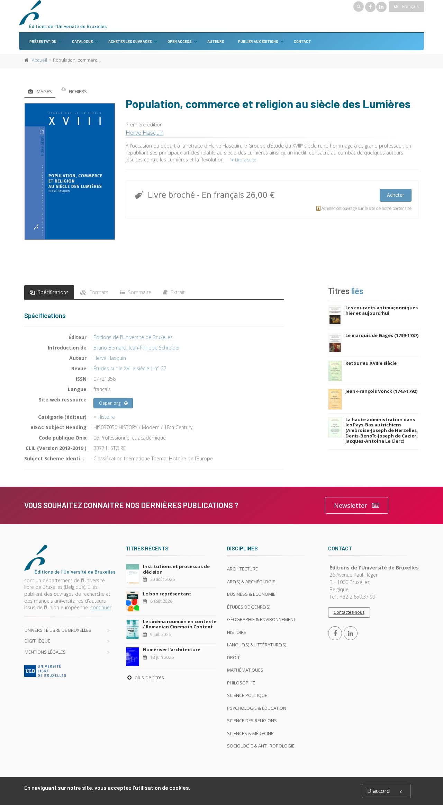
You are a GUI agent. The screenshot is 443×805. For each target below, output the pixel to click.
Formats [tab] (98, 292)
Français (409, 6)
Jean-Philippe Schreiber (154, 347)
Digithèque (37, 641)
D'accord (378, 791)
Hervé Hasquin (145, 132)
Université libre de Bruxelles (58, 630)
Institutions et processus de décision (176, 569)
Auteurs (215, 41)
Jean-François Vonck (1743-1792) (381, 391)
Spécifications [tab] (52, 292)
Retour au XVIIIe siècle (371, 363)
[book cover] (70, 171)
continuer (100, 607)
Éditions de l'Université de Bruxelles (133, 337)
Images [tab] (43, 91)
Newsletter (350, 505)
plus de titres (148, 677)
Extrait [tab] (177, 292)
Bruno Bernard (109, 347)
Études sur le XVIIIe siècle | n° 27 (129, 368)
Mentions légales (45, 652)
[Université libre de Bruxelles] (69, 670)
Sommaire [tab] (139, 292)
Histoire (106, 417)
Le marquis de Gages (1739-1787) (381, 335)
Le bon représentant (167, 594)
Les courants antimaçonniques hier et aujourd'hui (381, 310)
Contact (302, 41)
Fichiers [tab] (77, 91)
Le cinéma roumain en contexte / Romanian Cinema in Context (179, 624)
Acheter (395, 195)
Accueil (39, 60)
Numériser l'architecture (171, 649)
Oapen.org (109, 403)
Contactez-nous (349, 612)
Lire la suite (245, 160)
